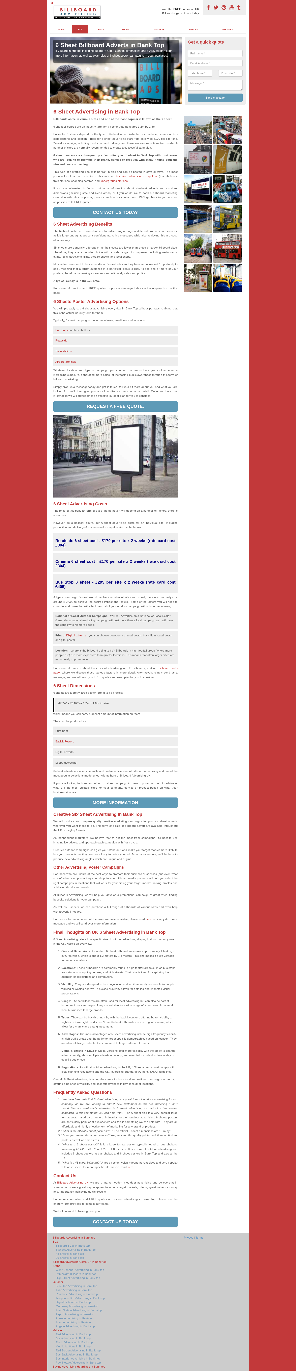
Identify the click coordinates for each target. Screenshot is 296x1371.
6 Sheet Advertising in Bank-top (76, 1249)
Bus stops (61, 330)
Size (80, 29)
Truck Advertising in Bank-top (74, 1342)
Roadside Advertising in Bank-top (77, 1294)
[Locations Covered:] (52, 3)
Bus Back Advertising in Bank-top (77, 1354)
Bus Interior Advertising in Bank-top (78, 1358)
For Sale (227, 29)
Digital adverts (76, 635)
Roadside (61, 340)
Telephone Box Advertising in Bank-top (80, 1298)
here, (149, 919)
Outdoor (158, 29)
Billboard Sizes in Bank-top (73, 1245)
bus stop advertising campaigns (137, 176)
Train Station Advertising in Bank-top (79, 1310)
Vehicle (193, 29)
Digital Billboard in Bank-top (73, 1302)
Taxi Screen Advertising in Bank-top (78, 1350)
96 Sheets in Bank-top (70, 1257)
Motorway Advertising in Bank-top (77, 1306)
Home (61, 29)
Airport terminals (65, 361)
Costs (100, 29)
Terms (199, 1237)
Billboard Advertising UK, (73, 1182)
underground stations (114, 180)
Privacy (188, 1237)
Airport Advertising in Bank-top (75, 1314)
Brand (126, 29)
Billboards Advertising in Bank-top (74, 1237)
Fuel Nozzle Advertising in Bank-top (78, 1362)
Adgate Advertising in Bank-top (75, 1326)
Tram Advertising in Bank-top (74, 1322)
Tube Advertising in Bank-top (74, 1290)
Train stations (63, 351)
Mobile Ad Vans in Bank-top (73, 1346)
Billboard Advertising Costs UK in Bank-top (80, 1261)
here (130, 1167)
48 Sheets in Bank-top (70, 1253)
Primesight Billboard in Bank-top (76, 1273)
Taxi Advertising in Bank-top (73, 1334)
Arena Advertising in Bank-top (74, 1318)
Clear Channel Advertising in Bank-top (80, 1269)
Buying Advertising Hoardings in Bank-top (79, 1366)
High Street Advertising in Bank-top (78, 1277)
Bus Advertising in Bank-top (73, 1338)
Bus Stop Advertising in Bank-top (76, 1286)
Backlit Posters (64, 741)
